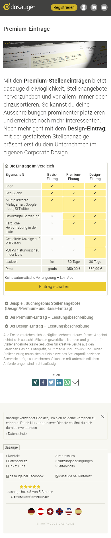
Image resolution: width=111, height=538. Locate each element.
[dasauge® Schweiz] (50, 511)
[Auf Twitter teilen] (51, 382)
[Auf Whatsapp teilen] (67, 382)
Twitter (23, 208)
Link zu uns (16, 466)
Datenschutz (17, 433)
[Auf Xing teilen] (35, 382)
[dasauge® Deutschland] (31, 511)
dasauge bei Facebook (27, 476)
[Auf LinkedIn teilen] (59, 382)
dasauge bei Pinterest (75, 476)
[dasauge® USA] (68, 511)
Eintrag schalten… (55, 286)
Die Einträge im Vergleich (31, 166)
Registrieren (64, 7)
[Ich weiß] (102, 416)
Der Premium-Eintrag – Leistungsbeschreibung (51, 317)
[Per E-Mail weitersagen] (75, 382)
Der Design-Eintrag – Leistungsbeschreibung (49, 326)
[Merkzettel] (94, 7)
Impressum (66, 455)
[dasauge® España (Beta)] (78, 511)
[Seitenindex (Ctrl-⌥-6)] (104, 7)
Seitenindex (66, 466)
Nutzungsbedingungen (75, 461)
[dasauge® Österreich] (40, 511)
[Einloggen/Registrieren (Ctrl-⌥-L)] (84, 7)
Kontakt (14, 455)
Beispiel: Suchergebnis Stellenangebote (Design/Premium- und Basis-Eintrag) (42, 305)
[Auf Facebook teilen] (43, 382)
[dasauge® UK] (59, 511)
